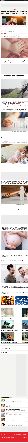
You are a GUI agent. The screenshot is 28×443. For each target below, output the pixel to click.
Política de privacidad (6, 437)
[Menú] (27, 2)
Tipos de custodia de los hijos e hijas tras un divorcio (13, 423)
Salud (18, 0)
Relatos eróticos (25, 434)
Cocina (10, 0)
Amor (15, 434)
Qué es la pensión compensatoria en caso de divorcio (13, 414)
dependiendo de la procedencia (18, 212)
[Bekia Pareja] (2, 2)
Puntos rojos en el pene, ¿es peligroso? (5, 348)
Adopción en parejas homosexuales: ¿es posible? (13, 409)
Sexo (17, 434)
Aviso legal (2, 437)
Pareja (14, 0)
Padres (12, 0)
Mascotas (17, 0)
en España (22, 181)
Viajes (26, 0)
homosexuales (6, 141)
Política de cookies (11, 437)
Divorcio (7, 413)
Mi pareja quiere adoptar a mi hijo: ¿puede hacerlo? (13, 404)
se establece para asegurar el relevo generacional (15, 105)
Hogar (23, 0)
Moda (6, 0)
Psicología (21, 0)
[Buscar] (25, 2)
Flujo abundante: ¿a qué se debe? (5, 352)
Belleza (8, 0)
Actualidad (4, 0)
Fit (24, 0)
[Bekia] (2, 0)
